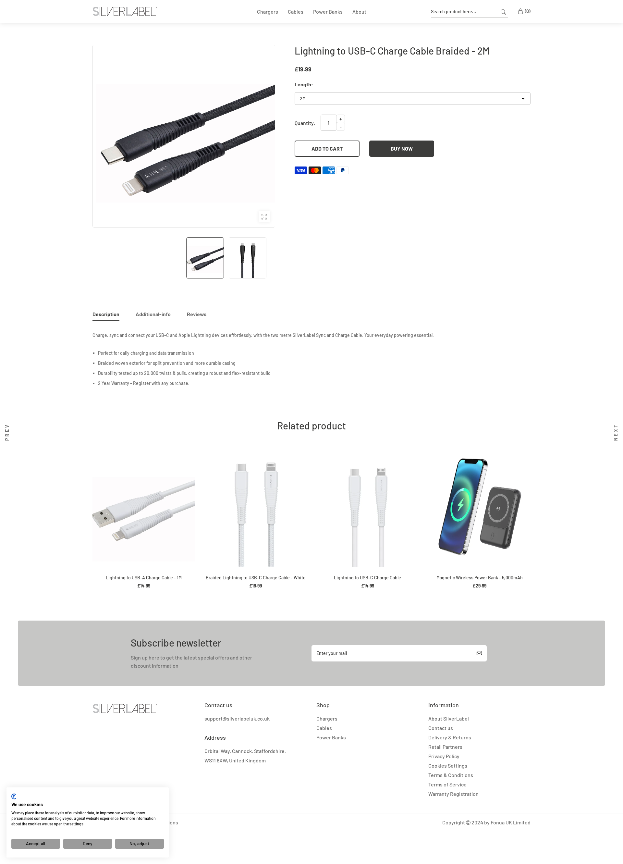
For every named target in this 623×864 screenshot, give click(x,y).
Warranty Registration (453, 794)
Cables (324, 728)
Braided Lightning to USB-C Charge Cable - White (256, 577)
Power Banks (331, 737)
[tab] (105, 316)
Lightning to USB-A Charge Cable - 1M (144, 577)
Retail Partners (445, 747)
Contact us (440, 728)
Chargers (326, 718)
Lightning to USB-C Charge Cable (367, 577)
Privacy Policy (443, 756)
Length (303, 84)
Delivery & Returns (449, 737)
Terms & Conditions (450, 775)
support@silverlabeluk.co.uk (237, 718)
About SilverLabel (448, 718)
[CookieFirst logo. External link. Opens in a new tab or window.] (13, 796)
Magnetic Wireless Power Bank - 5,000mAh (479, 577)
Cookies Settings (447, 765)
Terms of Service (447, 784)
